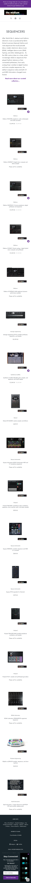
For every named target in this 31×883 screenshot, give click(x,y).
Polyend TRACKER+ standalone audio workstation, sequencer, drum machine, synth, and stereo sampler (15, 506)
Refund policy (23, 826)
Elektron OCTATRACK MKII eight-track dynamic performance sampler (15, 292)
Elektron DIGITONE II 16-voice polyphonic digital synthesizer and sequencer (15, 206)
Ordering (16, 824)
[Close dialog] (28, 854)
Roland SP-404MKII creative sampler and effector (15, 421)
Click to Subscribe (11, 877)
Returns (26, 824)
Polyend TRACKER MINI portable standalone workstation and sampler (15, 634)
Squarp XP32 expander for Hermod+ (15, 592)
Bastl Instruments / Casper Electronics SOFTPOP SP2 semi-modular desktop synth (15, 805)
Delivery (21, 824)
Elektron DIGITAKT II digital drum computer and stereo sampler (16, 162)
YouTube (20, 844)
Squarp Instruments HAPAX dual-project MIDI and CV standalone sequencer (15, 463)
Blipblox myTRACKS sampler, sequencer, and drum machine (15, 762)
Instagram (13, 844)
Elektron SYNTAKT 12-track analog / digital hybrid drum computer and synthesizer (15, 249)
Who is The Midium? (9, 823)
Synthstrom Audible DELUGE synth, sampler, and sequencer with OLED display (15, 378)
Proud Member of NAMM (15, 835)
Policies (8, 826)
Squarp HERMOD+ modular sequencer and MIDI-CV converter (15, 549)
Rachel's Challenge (19, 823)
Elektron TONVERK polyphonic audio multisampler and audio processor (15, 119)
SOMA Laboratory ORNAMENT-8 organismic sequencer (15, 719)
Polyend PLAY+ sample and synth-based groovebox (15, 677)
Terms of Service (15, 826)
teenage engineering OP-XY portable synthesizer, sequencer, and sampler (15, 335)
